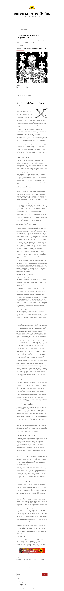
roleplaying (30, 96)
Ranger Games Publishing (32, 13)
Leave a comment (38, 97)
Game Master (34, 567)
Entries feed (21, 582)
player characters (24, 96)
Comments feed (22, 584)
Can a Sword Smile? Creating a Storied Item (30, 104)
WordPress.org (22, 585)
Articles (30, 95)
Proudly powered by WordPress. (33, 588)
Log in (20, 581)
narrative (40, 567)
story (33, 96)
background (19, 96)
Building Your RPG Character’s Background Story (27, 36)
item (37, 567)
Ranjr (18, 95)
